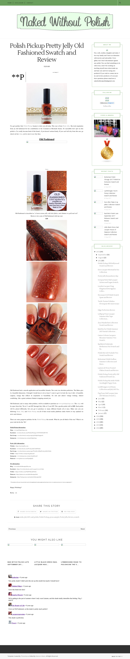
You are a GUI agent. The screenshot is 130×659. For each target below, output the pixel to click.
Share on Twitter (50, 511)
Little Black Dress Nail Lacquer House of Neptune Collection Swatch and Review (111, 230)
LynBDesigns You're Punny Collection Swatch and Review (110, 193)
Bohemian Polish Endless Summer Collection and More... (107, 361)
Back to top (116, 656)
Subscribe (107, 106)
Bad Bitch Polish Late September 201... (18, 563)
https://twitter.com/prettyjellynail (24, 453)
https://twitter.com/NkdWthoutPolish (25, 472)
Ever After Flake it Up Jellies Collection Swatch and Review (112, 204)
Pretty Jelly (66, 126)
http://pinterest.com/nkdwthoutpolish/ (27, 474)
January (101, 413)
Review (71, 517)
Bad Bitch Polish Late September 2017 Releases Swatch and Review (111, 217)
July (99, 261)
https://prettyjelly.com (22, 446)
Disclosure (19, 3)
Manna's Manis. (41, 656)
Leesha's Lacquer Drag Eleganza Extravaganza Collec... (107, 288)
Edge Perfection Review (106, 310)
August (100, 258)
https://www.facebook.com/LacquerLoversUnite (30, 469)
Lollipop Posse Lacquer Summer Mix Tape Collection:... (106, 316)
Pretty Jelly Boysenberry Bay (108, 276)
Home (10, 3)
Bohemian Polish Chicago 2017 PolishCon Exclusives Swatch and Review (112, 180)
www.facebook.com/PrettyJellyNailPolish (28, 449)
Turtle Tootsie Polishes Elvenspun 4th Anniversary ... (108, 303)
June (99, 399)
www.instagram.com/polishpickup (27, 438)
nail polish (34, 517)
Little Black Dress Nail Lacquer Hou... (45, 563)
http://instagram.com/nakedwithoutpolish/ (29, 477)
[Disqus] (47, 599)
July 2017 (27, 517)
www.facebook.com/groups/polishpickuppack (30, 435)
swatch (76, 517)
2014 (97, 422)
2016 (97, 416)
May (99, 402)
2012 (97, 428)
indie (22, 517)
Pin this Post (69, 511)
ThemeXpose (25, 656)
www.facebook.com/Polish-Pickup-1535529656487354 (32, 433)
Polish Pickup (28, 126)
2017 (97, 252)
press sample (54, 517)
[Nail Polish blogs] (107, 162)
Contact (30, 3)
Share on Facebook (28, 511)
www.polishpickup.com (66, 403)
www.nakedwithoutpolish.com (22, 466)
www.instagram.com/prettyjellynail (27, 456)
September (102, 255)
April (100, 405)
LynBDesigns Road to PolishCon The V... (71, 563)
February (101, 410)
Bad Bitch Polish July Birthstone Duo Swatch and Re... (108, 346)
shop (20, 134)
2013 (97, 425)
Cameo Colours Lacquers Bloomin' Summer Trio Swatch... (107, 337)
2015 (97, 419)
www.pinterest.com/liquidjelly (24, 458)
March (100, 407)
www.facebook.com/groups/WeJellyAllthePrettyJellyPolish (34, 451)
